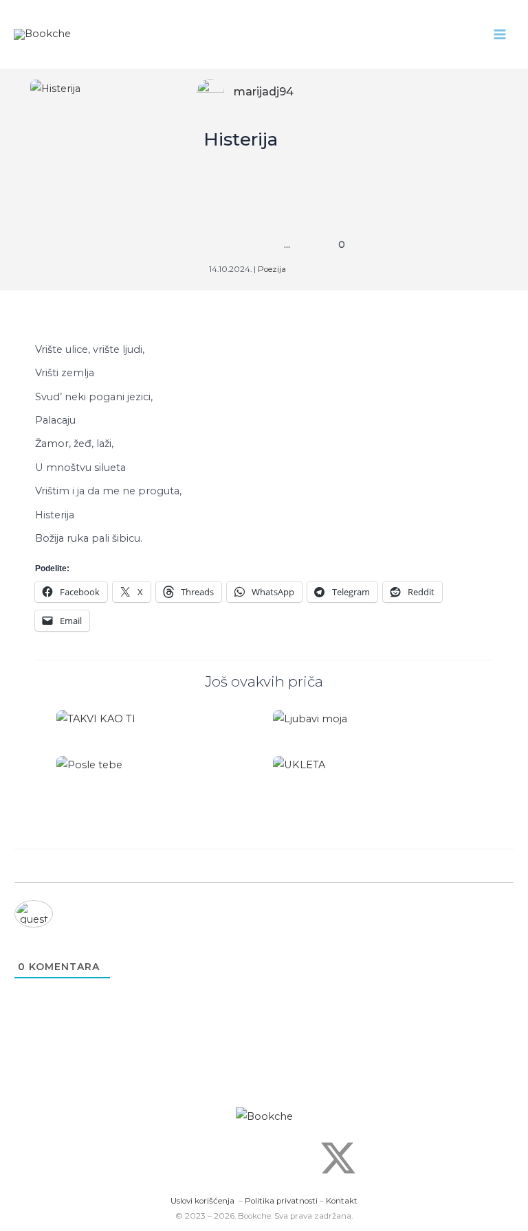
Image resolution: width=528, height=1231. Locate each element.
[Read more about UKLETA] (299, 764)
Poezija (272, 269)
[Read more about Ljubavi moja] (310, 718)
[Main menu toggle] (499, 34)
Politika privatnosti (281, 1201)
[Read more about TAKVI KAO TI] (95, 718)
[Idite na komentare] (330, 244)
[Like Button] (224, 244)
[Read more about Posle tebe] (89, 764)
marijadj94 (264, 91)
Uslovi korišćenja (202, 1201)
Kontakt (342, 1201)
